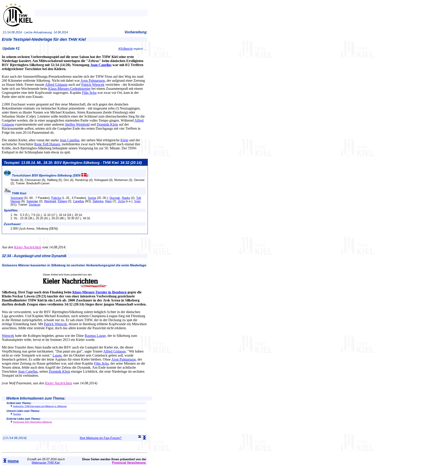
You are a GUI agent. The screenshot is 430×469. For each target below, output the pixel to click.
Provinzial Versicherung (128, 462)
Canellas (78, 201)
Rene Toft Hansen (47, 144)
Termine (17, 414)
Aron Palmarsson (92, 80)
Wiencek (8, 336)
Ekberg (62, 201)
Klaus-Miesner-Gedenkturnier (69, 88)
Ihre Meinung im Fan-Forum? (101, 438)
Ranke (126, 198)
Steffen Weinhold (77, 124)
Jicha (121, 201)
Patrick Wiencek (92, 84)
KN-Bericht (125, 48)
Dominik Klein (107, 124)
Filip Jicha (89, 93)
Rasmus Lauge (95, 336)
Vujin (137, 201)
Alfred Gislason (56, 84)
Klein (124, 140)
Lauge (57, 355)
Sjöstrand (17, 198)
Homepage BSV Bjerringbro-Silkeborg (32, 422)
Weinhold (50, 201)
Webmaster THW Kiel (46, 462)
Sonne (92, 198)
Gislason (34, 204)
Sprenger (32, 201)
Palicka (56, 198)
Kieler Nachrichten (27, 247)
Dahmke (98, 201)
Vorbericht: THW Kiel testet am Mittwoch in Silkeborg (40, 406)
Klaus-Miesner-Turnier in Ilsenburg (99, 292)
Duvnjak (115, 198)
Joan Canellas (101, 65)
